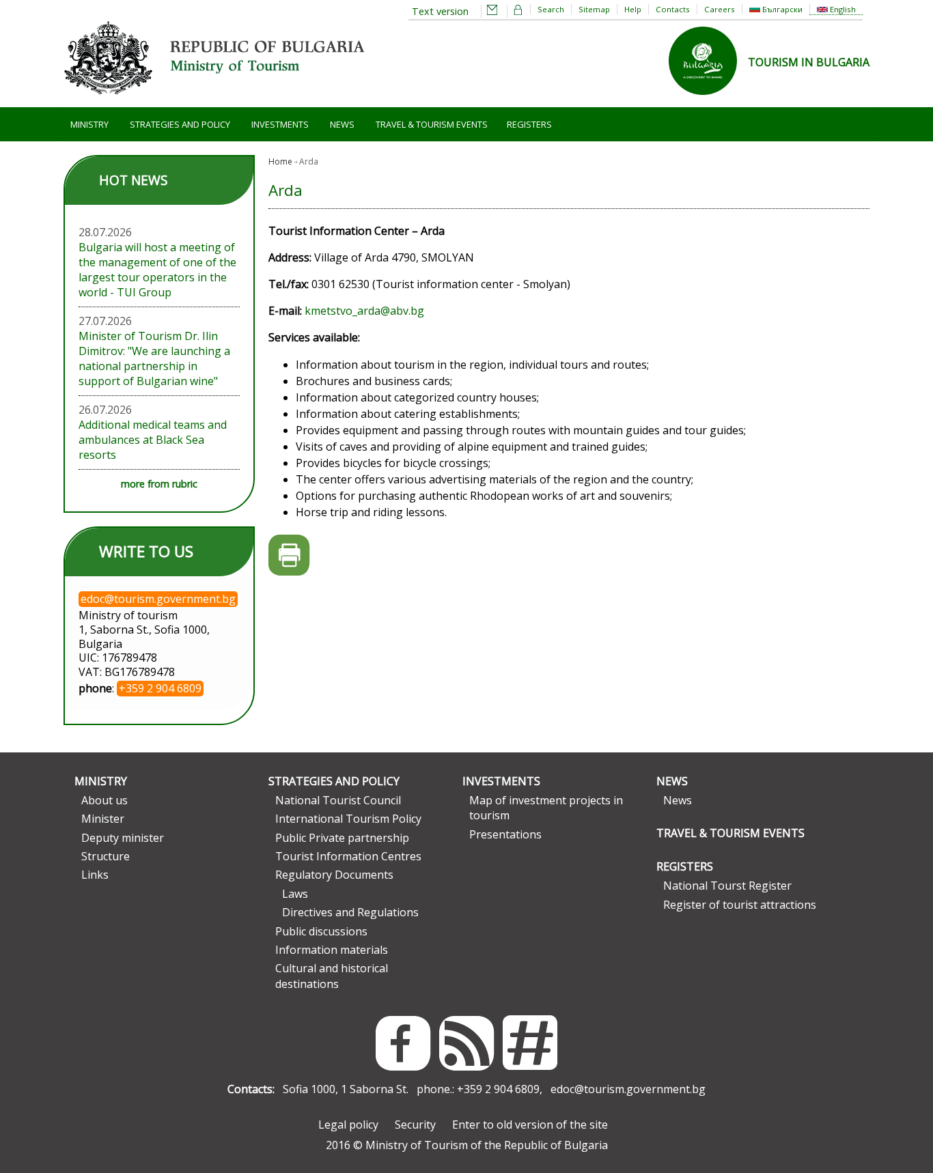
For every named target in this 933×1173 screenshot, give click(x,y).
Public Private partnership (342, 837)
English (842, 9)
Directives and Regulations (350, 912)
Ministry (89, 124)
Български (781, 9)
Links (95, 874)
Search (551, 9)
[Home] (214, 99)
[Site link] (708, 99)
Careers (719, 9)
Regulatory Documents (334, 874)
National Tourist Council (338, 800)
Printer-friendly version (289, 555)
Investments (280, 124)
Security (415, 1124)
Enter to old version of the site (530, 1124)
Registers (529, 124)
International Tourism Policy (348, 818)
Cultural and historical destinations (331, 976)
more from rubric (159, 483)
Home (280, 161)
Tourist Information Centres (348, 856)
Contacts (673, 9)
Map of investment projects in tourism (546, 808)
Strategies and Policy (180, 124)
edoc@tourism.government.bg (628, 1089)
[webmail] (492, 11)
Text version (440, 11)
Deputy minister (122, 837)
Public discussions (321, 931)
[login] (518, 11)
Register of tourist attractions (739, 904)
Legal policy (348, 1124)
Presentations (505, 834)
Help (632, 9)
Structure (105, 856)
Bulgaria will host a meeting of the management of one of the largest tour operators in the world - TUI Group (157, 270)
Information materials (331, 949)
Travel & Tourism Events (432, 124)
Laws (295, 893)
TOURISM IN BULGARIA (808, 62)
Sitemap (594, 9)
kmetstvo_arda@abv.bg (364, 310)
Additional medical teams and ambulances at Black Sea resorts (153, 439)
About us (104, 800)
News (342, 124)
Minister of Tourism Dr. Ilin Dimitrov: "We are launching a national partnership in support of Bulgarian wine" (154, 358)
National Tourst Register (727, 885)
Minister (102, 818)
